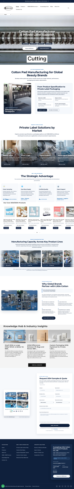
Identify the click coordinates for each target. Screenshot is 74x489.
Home (3, 447)
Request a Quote (42, 110)
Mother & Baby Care (39, 452)
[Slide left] (34, 232)
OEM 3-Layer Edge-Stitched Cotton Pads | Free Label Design (46, 220)
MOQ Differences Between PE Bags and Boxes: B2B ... (35, 347)
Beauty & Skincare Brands (40, 447)
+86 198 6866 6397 (56, 467)
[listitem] (12, 153)
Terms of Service (35, 486)
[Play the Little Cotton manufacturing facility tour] (19, 300)
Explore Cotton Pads (53, 110)
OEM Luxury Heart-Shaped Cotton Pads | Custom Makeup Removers (58, 220)
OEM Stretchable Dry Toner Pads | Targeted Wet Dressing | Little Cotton (9, 220)
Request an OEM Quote (61, 476)
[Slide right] (40, 232)
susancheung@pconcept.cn (59, 463)
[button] (23, 6)
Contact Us (4, 460)
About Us (4, 452)
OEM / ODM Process (6, 455)
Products (4, 450)
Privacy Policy (28, 486)
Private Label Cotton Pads (22, 447)
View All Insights (37, 365)
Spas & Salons (37, 450)
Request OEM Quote (29, 48)
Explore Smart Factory (44, 48)
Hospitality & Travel (38, 455)
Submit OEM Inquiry (54, 425)
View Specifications (8, 225)
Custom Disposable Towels (22, 452)
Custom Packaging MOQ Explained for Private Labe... (59, 347)
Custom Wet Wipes (20, 450)
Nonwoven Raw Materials (22, 457)
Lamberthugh (65, 466)
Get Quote (6, 227)
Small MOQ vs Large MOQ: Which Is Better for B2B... (14, 347)
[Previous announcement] (3, 1)
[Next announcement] (70, 1)
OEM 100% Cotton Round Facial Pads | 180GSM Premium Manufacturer (21, 220)
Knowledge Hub (5, 457)
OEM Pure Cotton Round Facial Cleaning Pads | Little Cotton (34, 220)
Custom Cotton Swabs (21, 455)
